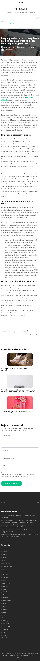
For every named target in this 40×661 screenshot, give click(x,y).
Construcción (6, 563)
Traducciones (6, 626)
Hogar (4, 589)
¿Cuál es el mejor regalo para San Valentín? (16, 412)
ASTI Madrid (20, 9)
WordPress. (20, 657)
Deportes (5, 572)
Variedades (5, 629)
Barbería (5, 552)
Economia (5, 575)
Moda (4, 603)
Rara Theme (24, 655)
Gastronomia (6, 583)
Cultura (4, 569)
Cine (3, 560)
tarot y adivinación (7, 618)
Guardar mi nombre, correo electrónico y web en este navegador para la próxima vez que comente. (18, 475)
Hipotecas (5, 586)
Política (4, 609)
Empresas (5, 577)
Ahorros (4, 549)
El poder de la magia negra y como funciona (10, 332)
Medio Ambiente (7, 600)
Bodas (4, 557)
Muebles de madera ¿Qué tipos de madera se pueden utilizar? (29, 333)
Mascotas (5, 598)
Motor (4, 606)
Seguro (4, 615)
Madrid (4, 592)
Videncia (4, 638)
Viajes (4, 635)
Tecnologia (5, 621)
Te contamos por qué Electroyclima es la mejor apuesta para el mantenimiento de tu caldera (18, 391)
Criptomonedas (7, 566)
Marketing (5, 595)
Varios (13, 47)
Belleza (4, 554)
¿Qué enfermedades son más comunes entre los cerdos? (18, 369)
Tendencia (5, 623)
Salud (4, 612)
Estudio (4, 580)
